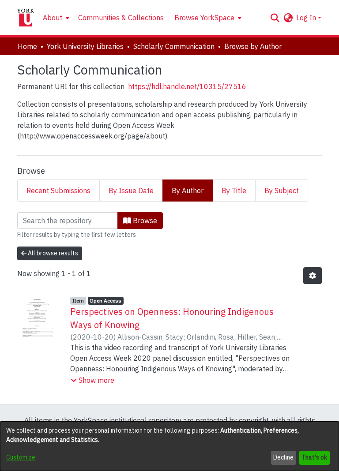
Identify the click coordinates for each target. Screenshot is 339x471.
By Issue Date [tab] (131, 190)
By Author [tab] (187, 190)
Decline (283, 457)
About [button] (52, 17)
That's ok (314, 457)
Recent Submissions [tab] (58, 190)
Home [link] (27, 46)
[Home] (25, 17)
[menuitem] (55, 17)
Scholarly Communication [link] (174, 46)
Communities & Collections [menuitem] (121, 17)
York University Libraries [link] (85, 46)
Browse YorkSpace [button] (204, 17)
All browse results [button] (52, 253)
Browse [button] (144, 220)
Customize (20, 457)
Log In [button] (307, 17)
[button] (274, 17)
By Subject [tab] (281, 190)
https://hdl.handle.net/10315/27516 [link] (187, 86)
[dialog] (169, 446)
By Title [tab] (234, 190)
